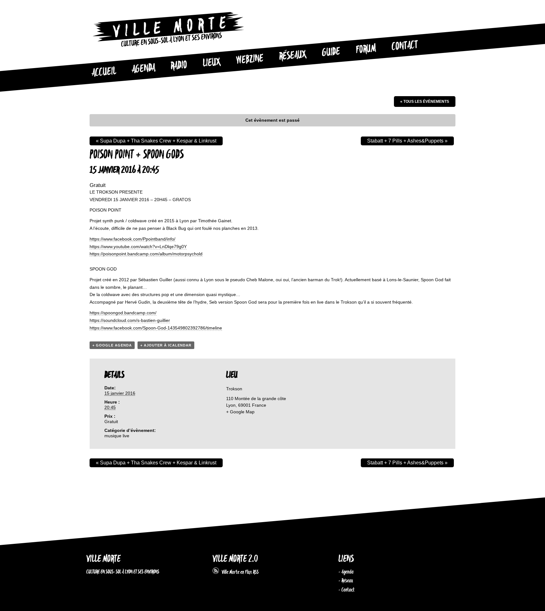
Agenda (143, 69)
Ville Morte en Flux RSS (239, 572)
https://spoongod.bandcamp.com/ (123, 312)
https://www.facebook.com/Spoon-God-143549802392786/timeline (156, 327)
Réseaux (292, 56)
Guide (331, 52)
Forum (366, 49)
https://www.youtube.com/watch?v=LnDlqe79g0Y (138, 246)
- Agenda (346, 571)
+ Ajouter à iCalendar (165, 345)
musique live (116, 435)
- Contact (346, 589)
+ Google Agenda (112, 345)
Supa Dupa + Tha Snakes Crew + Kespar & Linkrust (156, 140)
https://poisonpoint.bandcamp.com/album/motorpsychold (146, 253)
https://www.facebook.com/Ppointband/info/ (132, 238)
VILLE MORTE (103, 559)
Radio (179, 65)
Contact (404, 46)
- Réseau (345, 580)
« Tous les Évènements (424, 101)
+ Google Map (240, 411)
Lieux (211, 63)
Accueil (103, 72)
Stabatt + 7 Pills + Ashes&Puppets (407, 140)
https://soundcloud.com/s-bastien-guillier (130, 320)
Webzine (250, 59)
